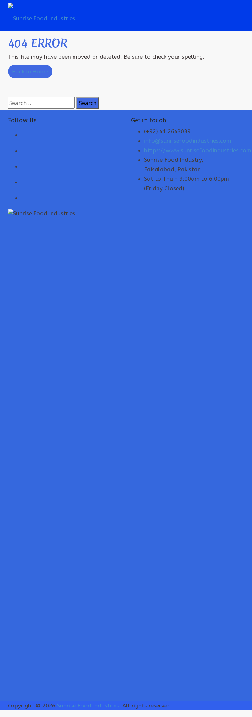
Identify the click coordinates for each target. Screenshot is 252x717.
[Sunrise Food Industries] (41, 15)
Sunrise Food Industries (88, 705)
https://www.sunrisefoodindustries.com (197, 150)
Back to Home (30, 71)
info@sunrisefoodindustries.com (187, 140)
